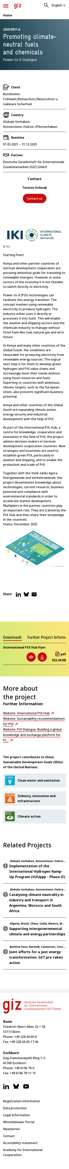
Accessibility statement (20, 1143)
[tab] (12, 638)
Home (7, 15)
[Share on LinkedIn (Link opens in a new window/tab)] (18, 596)
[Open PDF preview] (31, 657)
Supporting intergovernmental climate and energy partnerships (37, 931)
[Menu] (5, 6)
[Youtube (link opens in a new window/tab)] (26, 1088)
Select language (59, 5)
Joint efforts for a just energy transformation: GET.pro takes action (36, 957)
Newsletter (11, 1129)
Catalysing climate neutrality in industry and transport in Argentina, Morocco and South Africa (36, 902)
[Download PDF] (42, 657)
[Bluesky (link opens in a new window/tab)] (16, 1088)
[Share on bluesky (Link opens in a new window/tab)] (26, 596)
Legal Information (16, 1115)
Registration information (21, 1101)
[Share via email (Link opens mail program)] (34, 596)
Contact (9, 1136)
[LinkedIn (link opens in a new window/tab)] (6, 1088)
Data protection (15, 1108)
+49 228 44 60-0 (25, 1037)
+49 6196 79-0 (24, 1068)
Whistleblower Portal (18, 1122)
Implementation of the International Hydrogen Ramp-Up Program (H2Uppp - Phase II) (37, 871)
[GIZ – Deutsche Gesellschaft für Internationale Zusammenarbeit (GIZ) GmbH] (17, 6)
